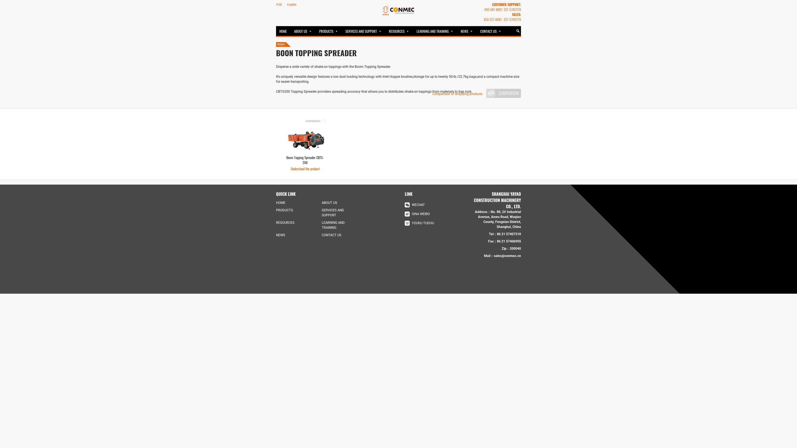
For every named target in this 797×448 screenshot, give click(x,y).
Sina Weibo (421, 214)
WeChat (418, 205)
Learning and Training (433, 31)
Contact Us (488, 31)
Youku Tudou (423, 223)
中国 (279, 4)
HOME (283, 31)
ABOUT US (300, 31)
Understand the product (305, 168)
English (291, 4)
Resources (397, 31)
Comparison (509, 93)
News (464, 31)
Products (326, 31)
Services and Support (361, 31)
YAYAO (398, 11)
